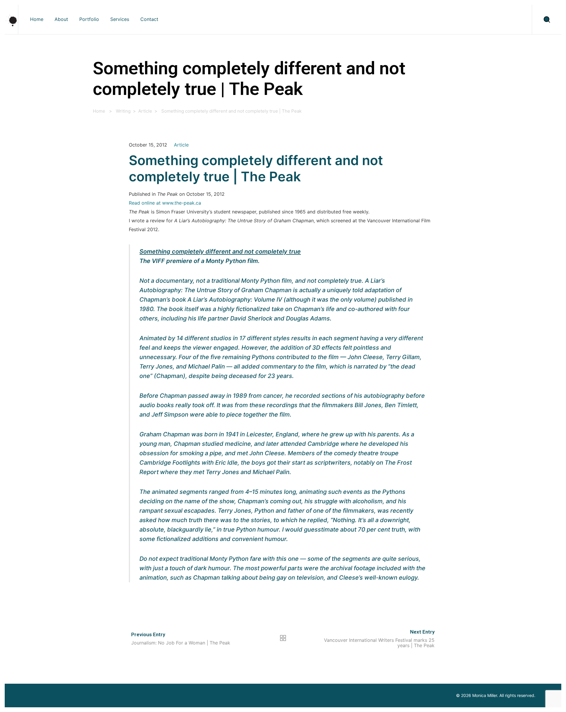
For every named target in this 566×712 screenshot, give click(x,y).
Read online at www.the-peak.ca (165, 203)
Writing (123, 111)
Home (99, 111)
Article (145, 111)
